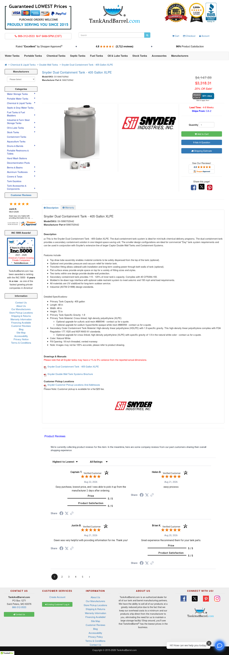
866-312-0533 (19, 607)
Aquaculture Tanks (16, 141)
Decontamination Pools (18, 162)
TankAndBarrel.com (127, 650)
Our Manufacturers (21, 309)
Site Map (21, 332)
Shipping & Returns (21, 315)
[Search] (147, 35)
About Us (21, 305)
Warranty (69, 207)
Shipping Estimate (202, 150)
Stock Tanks (13, 132)
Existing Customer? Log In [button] (58, 604)
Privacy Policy (95, 636)
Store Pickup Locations (21, 312)
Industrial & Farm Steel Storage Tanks (18, 121)
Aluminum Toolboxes (17, 172)
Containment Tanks (16, 136)
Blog (21, 329)
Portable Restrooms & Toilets (18, 152)
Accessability (21, 336)
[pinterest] (209, 187)
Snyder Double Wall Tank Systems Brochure (70, 374)
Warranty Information (21, 319)
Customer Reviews (21, 195)
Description (52, 207)
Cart (176, 35)
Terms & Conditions (21, 342)
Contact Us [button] (20, 614)
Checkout (190, 35)
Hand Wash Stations (17, 158)
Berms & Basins (15, 167)
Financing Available (21, 322)
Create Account (57, 597)
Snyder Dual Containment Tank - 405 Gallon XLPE (87, 64)
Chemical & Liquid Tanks (23, 64)
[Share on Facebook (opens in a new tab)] (61, 513)
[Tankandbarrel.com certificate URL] (22, 223)
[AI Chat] (219, 645)
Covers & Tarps (15, 176)
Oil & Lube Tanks (15, 127)
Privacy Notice (21, 339)
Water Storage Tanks (17, 93)
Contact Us (21, 302)
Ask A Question (202, 142)
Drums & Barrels (15, 146)
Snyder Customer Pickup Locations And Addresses (74, 384)
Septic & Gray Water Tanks (20, 107)
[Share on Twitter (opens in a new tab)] (67, 513)
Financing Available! (95, 617)
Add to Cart (203, 134)
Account (205, 35)
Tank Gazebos (14, 181)
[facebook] (193, 187)
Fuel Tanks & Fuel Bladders (16, 114)
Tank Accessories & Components (16, 187)
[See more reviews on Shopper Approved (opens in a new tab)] (72, 513)
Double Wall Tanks (48, 64)
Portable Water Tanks (18, 98)
